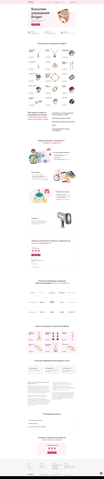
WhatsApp (32, 252)
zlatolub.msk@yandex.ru (55, 468)
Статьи (41, 466)
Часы (28, 467)
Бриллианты (29, 466)
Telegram (38, 252)
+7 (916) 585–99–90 (35, 248)
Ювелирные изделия (31, 468)
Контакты (53, 463)
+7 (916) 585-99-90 (73, 2)
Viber (35, 252)
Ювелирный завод (42, 467)
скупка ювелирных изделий (63, 394)
